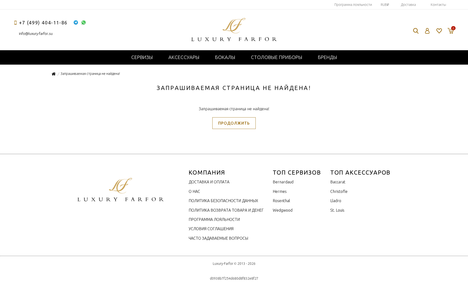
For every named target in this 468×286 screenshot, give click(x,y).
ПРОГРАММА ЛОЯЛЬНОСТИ (214, 219)
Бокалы (225, 57)
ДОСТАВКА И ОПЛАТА (209, 182)
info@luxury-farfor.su (36, 33)
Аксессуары (183, 57)
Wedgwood (282, 210)
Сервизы (142, 57)
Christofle (339, 191)
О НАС (194, 191)
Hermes (280, 191)
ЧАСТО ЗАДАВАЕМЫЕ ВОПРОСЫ (218, 238)
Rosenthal (281, 200)
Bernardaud (283, 182)
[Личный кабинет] (427, 31)
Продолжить (234, 123)
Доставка (408, 5)
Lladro (335, 200)
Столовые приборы (276, 57)
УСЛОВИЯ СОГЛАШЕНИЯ (211, 229)
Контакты (438, 5)
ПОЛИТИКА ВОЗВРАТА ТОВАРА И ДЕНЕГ (226, 210)
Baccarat (337, 182)
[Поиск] (416, 31)
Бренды (327, 57)
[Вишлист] (439, 31)
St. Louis (337, 210)
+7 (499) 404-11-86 (43, 22)
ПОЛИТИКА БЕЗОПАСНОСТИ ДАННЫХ (223, 200)
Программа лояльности (353, 5)
